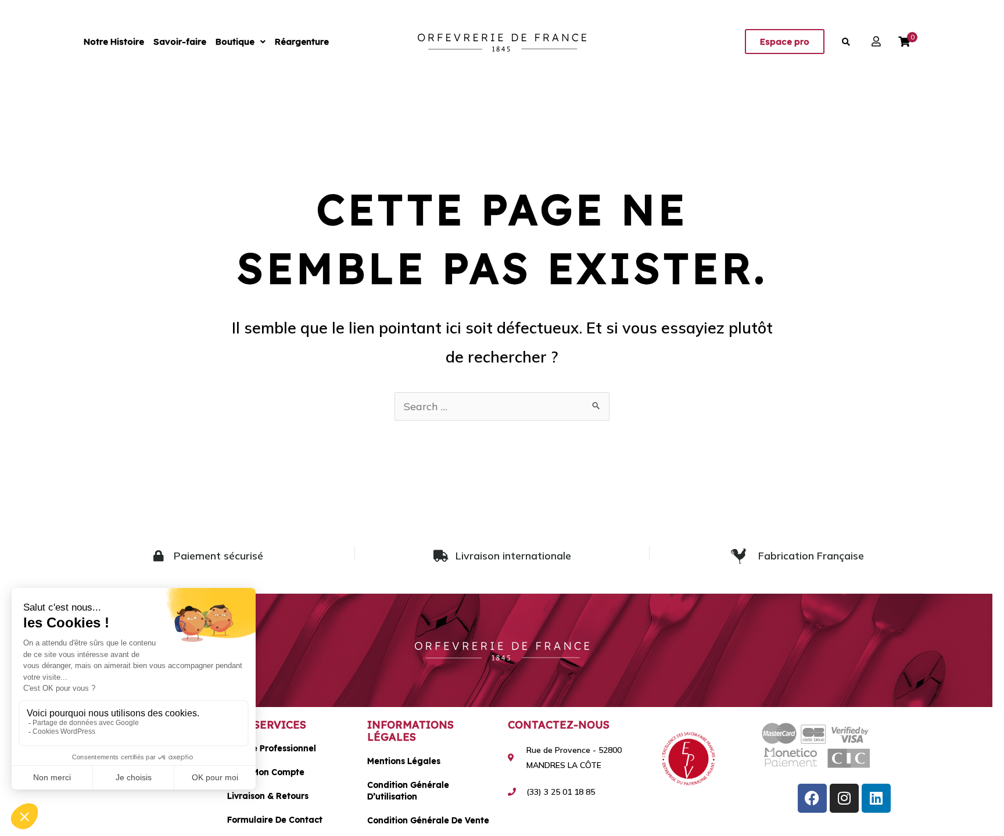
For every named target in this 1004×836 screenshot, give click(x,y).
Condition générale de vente (428, 820)
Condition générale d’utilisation (408, 791)
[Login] (878, 41)
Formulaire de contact (274, 820)
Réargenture (302, 41)
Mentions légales (403, 761)
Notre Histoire (114, 41)
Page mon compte (265, 772)
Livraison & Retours (268, 796)
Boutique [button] (235, 41)
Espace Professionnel (271, 748)
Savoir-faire (179, 41)
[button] (241, 42)
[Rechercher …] (846, 41)
